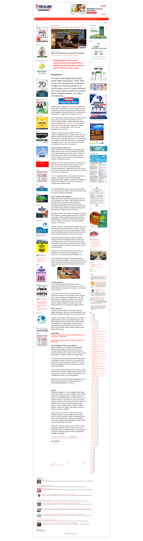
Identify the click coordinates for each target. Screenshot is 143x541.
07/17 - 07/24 (94, 403)
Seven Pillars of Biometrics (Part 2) (97, 245)
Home (36, 17)
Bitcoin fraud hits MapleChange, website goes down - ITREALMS (101, 282)
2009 (92, 465)
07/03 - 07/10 (94, 406)
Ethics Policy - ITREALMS (93, 19)
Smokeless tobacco (72, 123)
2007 (92, 468)
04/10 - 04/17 (94, 424)
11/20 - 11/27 (94, 328)
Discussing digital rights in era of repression (49, 488)
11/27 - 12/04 (94, 327)
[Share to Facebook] (74, 436)
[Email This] (71, 436)
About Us (41, 17)
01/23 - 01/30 (94, 441)
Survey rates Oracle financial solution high (98, 305)
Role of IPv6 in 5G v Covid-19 (42, 257)
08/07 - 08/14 (94, 398)
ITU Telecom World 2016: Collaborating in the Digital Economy (41, 306)
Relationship (61, 19)
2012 (92, 461)
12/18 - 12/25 (94, 322)
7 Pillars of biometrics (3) (95, 243)
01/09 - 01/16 (94, 444)
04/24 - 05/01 (94, 421)
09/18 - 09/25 (94, 389)
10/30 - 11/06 (94, 380)
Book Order (103, 17)
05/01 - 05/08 (94, 419)
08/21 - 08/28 (94, 395)
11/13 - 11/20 (94, 330)
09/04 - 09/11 (94, 392)
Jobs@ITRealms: (96, 17)
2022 (92, 319)
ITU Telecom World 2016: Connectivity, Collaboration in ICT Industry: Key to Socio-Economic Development (42, 302)
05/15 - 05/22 (94, 416)
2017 (92, 453)
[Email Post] (69, 436)
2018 (92, 452)
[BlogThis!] (72, 436)
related (69, 438)
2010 (92, 464)
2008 (92, 467)
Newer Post (53, 462)
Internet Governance (44, 19)
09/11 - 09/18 (94, 390)
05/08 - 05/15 (94, 418)
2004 (92, 473)
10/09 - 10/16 (94, 384)
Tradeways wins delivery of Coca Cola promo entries (46, 519)
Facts (60, 438)
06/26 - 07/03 (94, 407)
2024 (92, 316)
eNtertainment (52, 17)
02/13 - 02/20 (94, 436)
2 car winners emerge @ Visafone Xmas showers (45, 485)
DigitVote (51, 19)
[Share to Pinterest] (75, 436)
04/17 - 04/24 (94, 422)
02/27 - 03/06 (94, 433)
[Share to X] (73, 436)
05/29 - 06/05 (94, 413)
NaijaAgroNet (88, 17)
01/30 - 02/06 (94, 439)
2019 (92, 450)
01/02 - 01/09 (94, 445)
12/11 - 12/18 (94, 324)
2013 (92, 459)
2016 (92, 455)
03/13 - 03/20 (94, 430)
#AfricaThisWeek (75, 17)
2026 (92, 313)
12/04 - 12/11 (94, 325)
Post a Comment (55, 443)
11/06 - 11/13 (94, 378)
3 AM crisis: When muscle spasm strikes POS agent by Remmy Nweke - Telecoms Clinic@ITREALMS (59, 522)
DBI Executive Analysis (82, 19)
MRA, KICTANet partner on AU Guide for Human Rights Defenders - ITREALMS (100, 298)
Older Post (84, 462)
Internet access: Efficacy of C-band (43, 499)
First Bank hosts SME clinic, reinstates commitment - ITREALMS (100, 290)
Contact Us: (82, 17)
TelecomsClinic (72, 438)
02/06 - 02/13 (94, 438)
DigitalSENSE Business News (96, 264)
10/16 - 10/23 (94, 383)
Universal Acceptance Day (71, 19)
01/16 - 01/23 (94, 442)
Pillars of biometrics (94, 246)
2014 (92, 458)
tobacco (77, 438)
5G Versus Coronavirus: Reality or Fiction (41, 259)
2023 (92, 318)
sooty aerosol (74, 106)
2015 (92, 456)
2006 (92, 470)
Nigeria (66, 438)
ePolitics (46, 17)
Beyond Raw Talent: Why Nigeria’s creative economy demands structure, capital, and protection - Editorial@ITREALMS (63, 514)
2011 (92, 462)
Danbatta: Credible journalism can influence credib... (98, 376)
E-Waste (36, 19)
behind (55, 438)
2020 (92, 449)
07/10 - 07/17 (94, 404)
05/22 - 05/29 (94, 415)
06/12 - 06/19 (94, 410)
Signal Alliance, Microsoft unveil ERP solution (98, 275)
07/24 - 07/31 (94, 401)
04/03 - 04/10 (94, 425)
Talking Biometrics (59, 17)
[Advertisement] (68, 453)
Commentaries (67, 17)
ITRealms (63, 438)
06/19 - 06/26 (94, 409)
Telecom (56, 19)
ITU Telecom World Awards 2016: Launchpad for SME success (42, 309)
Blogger (77, 533)
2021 (92, 447)
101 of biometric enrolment (95, 242)
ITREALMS (54, 176)
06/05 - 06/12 (94, 412)
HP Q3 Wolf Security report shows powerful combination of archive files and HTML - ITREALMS (58, 494)
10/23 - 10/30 (94, 381)
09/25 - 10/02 (94, 387)
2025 (92, 315)
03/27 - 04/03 (94, 427)
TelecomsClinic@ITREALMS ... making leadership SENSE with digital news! (65, 55)
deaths (58, 438)
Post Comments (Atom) (60, 464)
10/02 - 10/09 (94, 386)
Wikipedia (79, 114)
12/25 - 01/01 (94, 321)
